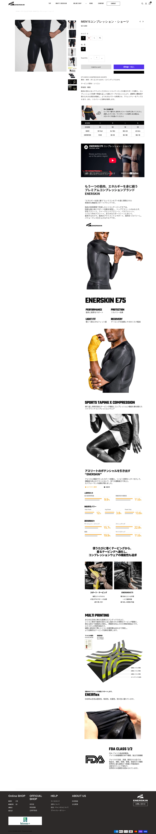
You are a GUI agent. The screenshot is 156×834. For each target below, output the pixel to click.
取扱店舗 (33, 807)
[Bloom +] (25, 821)
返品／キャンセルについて (60, 807)
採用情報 (75, 801)
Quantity (84, 58)
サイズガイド (55, 801)
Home (18, 11)
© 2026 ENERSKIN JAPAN (14, 831)
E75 (17, 801)
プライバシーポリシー (58, 810)
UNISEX (10, 808)
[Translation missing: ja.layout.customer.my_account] (146, 3)
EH (16, 804)
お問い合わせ (140, 804)
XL (100, 38)
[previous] (140, 21)
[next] (143, 21)
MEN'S (10, 801)
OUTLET (10, 811)
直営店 (32, 804)
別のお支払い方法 (129, 72)
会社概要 (75, 804)
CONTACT (113, 4)
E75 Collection (26, 11)
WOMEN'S (11, 804)
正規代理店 (33, 810)
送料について (55, 804)
